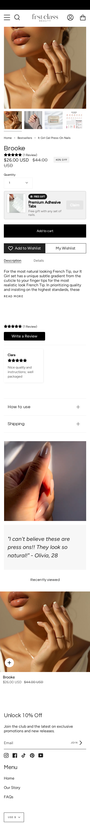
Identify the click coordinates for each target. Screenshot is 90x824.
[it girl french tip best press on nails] (13, 120)
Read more (13, 296)
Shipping (16, 424)
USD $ (12, 817)
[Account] (70, 17)
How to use (19, 407)
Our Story (12, 787)
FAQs (8, 797)
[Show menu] (7, 17)
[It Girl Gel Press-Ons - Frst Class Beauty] (54, 120)
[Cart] (82, 17)
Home (8, 138)
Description (12, 261)
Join (74, 742)
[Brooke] (45, 631)
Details (39, 261)
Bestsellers (25, 138)
